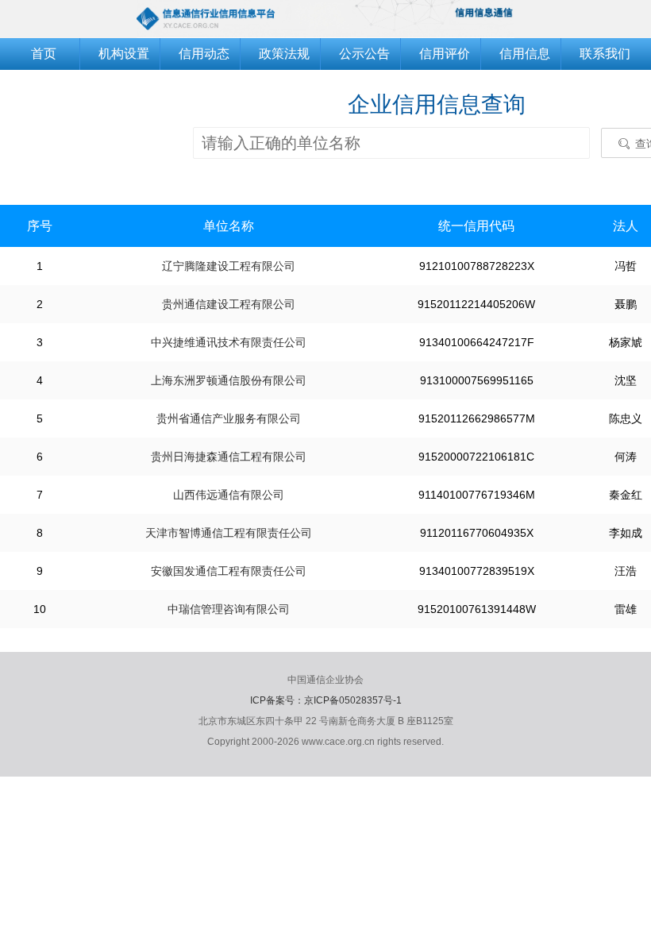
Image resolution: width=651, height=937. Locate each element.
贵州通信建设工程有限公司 (228, 304)
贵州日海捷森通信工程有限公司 (228, 456)
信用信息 (524, 53)
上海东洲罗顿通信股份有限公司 (228, 380)
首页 (43, 53)
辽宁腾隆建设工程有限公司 (228, 266)
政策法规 (284, 53)
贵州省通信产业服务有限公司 (228, 418)
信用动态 (204, 53)
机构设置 (123, 53)
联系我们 (605, 53)
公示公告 (364, 53)
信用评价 (444, 53)
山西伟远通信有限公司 (228, 494)
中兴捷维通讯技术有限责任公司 (228, 342)
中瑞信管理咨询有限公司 (229, 609)
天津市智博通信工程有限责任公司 (228, 532)
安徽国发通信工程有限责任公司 (228, 571)
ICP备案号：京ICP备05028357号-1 (326, 700)
